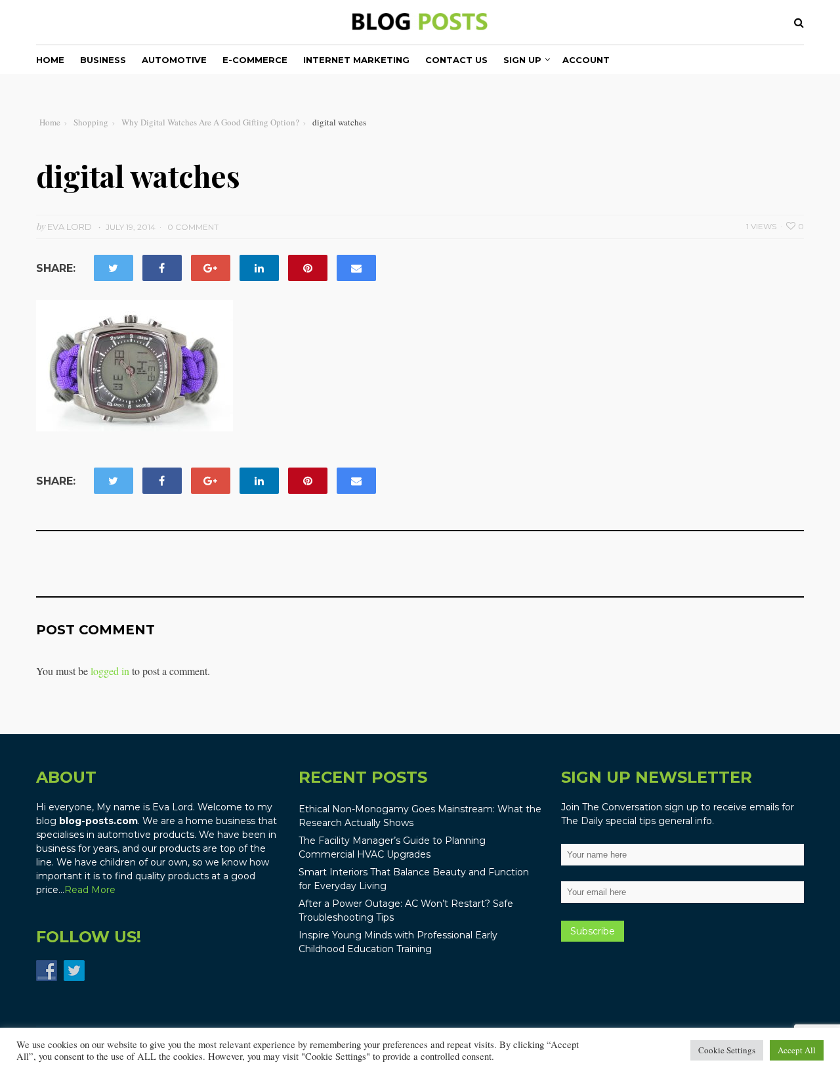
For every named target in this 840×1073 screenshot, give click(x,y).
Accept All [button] (797, 1050)
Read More (90, 890)
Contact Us (456, 60)
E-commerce (254, 60)
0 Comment (193, 227)
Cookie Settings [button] (726, 1050)
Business (103, 60)
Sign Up (522, 60)
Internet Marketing (356, 60)
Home (50, 60)
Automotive (174, 60)
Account (586, 60)
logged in (110, 671)
